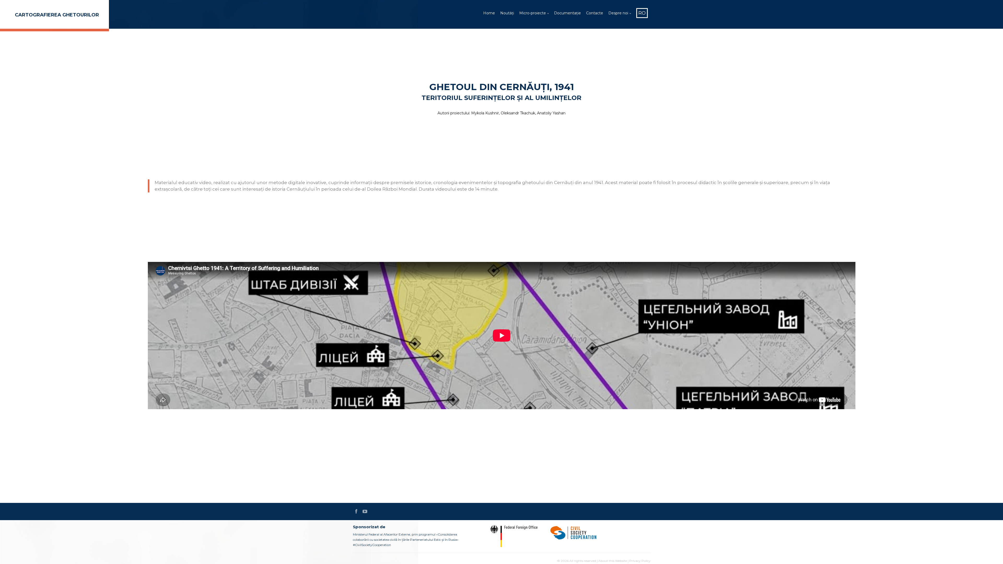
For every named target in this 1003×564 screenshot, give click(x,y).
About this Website (612, 561)
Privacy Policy (640, 561)
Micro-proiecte (532, 13)
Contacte (594, 13)
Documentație (567, 13)
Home (489, 13)
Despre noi (618, 13)
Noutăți (507, 13)
